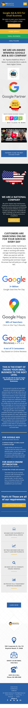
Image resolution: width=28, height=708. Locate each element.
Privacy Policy (19, 694)
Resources (10, 696)
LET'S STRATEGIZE (14, 25)
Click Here (14, 663)
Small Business (14, 688)
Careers (18, 696)
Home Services (14, 687)
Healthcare (14, 690)
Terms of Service (9, 694)
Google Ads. (8, 458)
